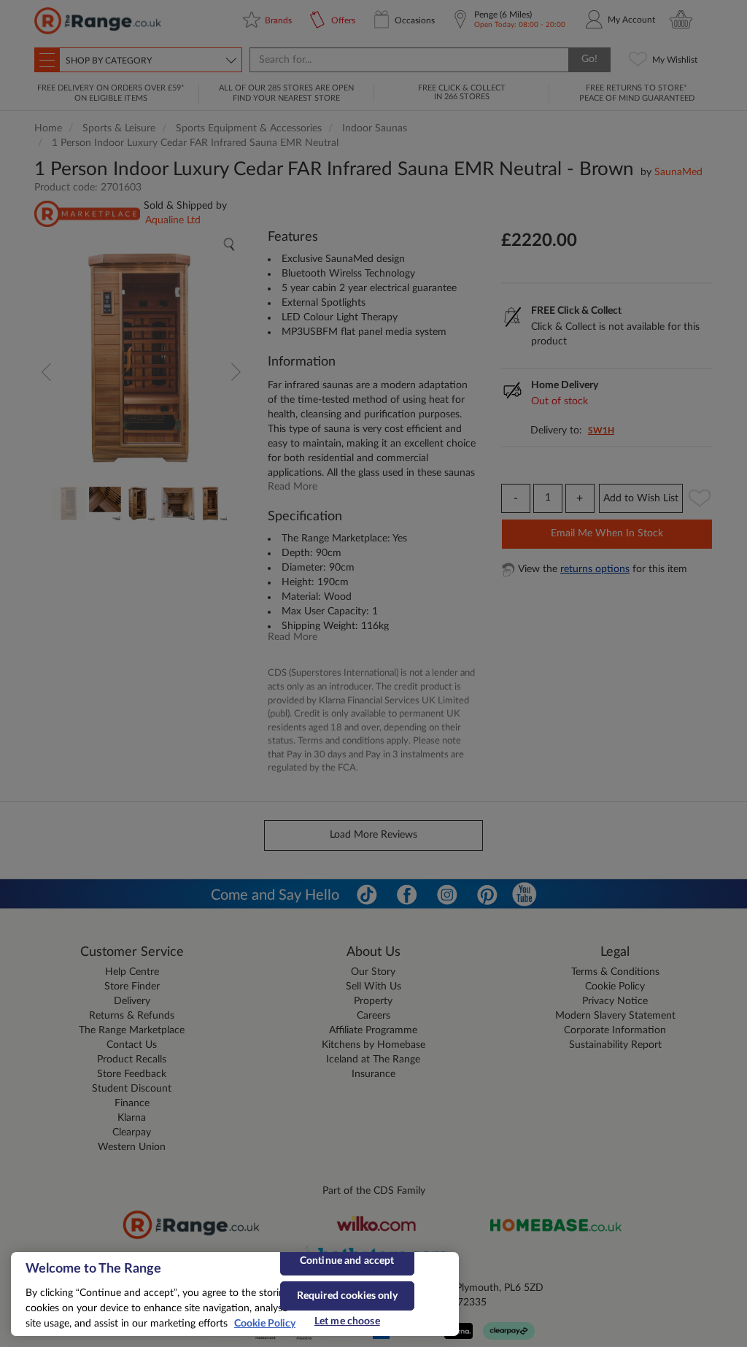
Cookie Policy (264, 1324)
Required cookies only (347, 1296)
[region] (235, 1294)
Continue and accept (347, 1261)
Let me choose (347, 1321)
